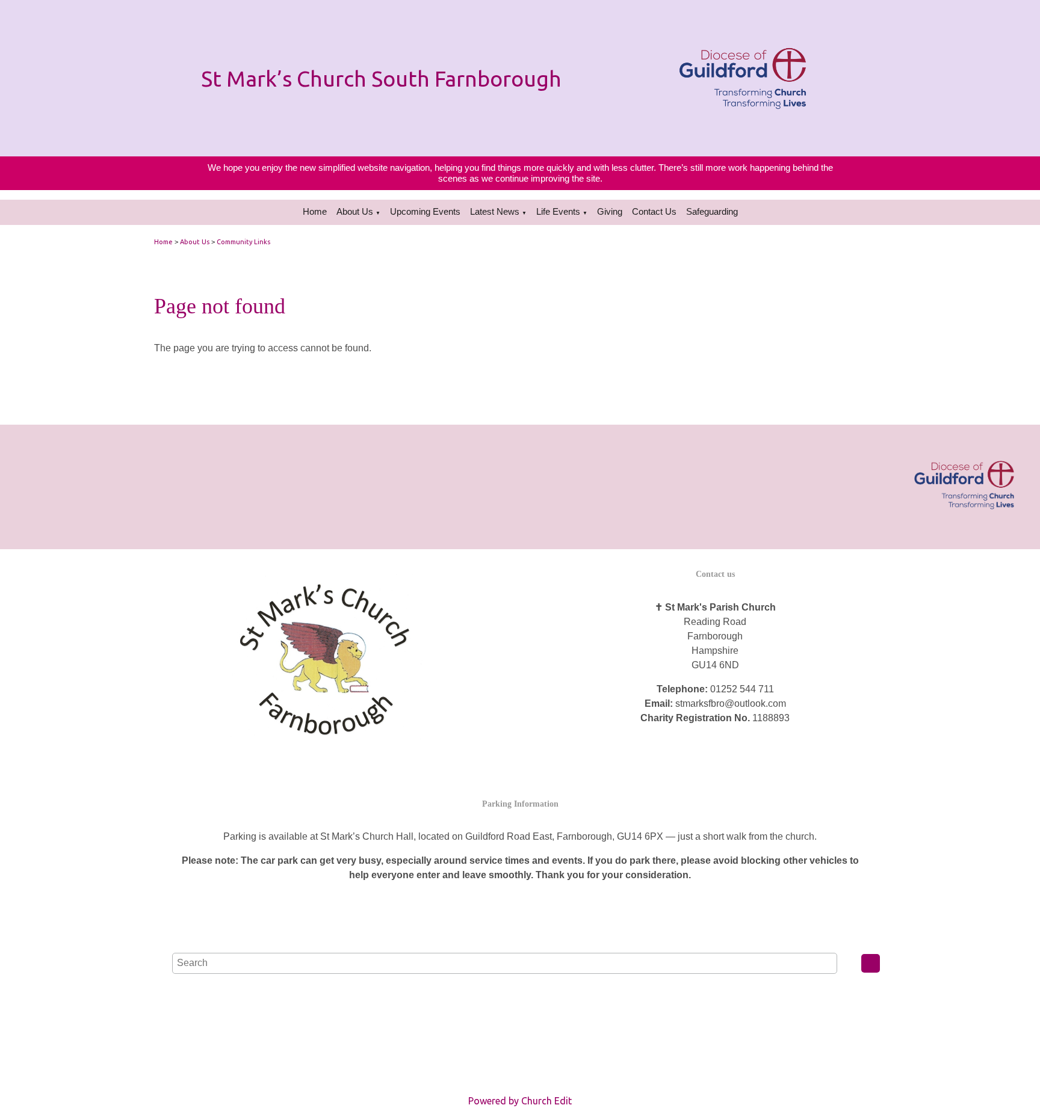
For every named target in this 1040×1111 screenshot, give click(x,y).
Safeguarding (712, 211)
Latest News (494, 211)
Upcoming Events (425, 211)
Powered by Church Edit (520, 1100)
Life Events (558, 211)
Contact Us (654, 211)
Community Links (243, 241)
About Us (354, 211)
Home (315, 211)
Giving (609, 211)
